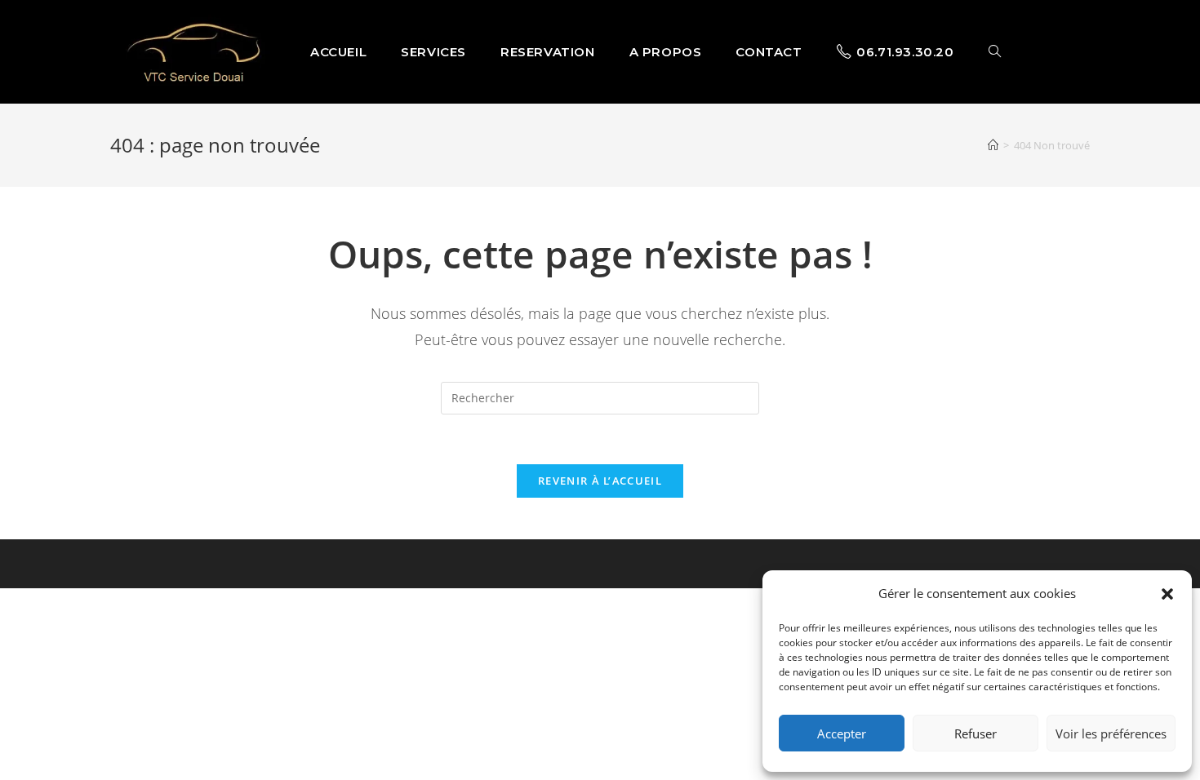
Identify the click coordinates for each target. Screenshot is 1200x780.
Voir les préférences (1111, 733)
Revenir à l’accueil (600, 480)
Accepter (841, 733)
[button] (1167, 594)
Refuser (975, 733)
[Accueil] (993, 145)
